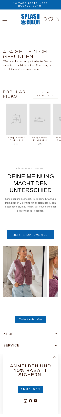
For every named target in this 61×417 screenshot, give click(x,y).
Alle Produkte (45, 94)
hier (44, 65)
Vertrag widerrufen (30, 319)
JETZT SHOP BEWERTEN (30, 234)
